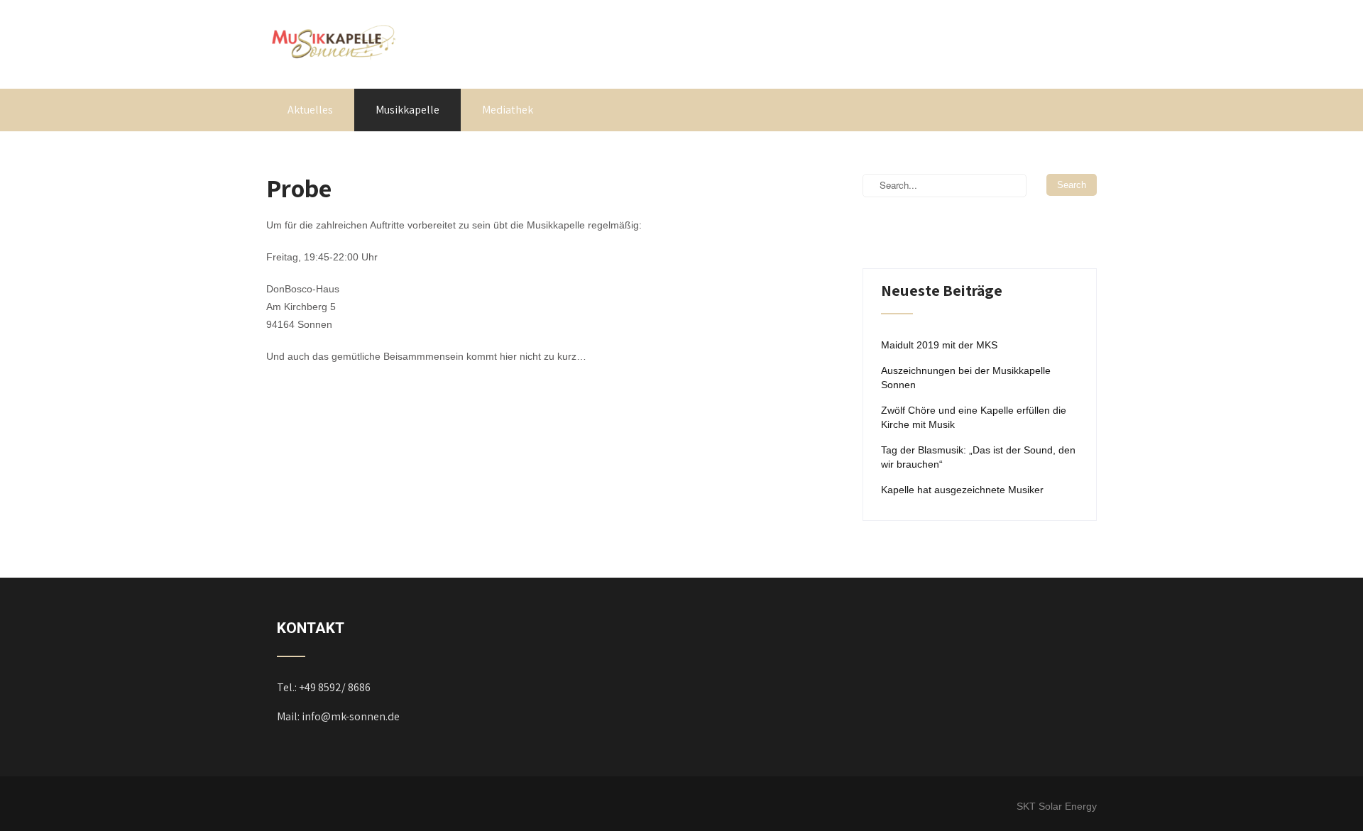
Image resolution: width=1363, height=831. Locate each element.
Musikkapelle (407, 109)
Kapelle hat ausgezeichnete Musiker (962, 489)
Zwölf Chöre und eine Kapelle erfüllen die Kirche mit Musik (973, 417)
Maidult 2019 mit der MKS (939, 345)
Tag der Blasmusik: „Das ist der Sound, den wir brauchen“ (978, 457)
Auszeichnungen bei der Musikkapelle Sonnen (966, 377)
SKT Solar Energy (1057, 806)
